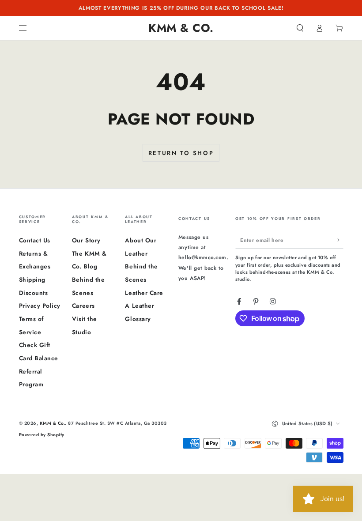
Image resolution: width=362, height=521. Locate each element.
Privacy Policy (39, 305)
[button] (300, 28)
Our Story (86, 240)
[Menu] (23, 28)
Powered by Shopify (41, 434)
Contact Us (34, 240)
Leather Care (144, 292)
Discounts (33, 292)
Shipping (32, 279)
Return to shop (181, 153)
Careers (83, 305)
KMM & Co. (52, 423)
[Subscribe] (339, 239)
